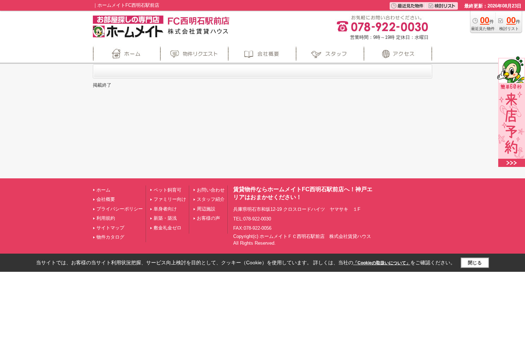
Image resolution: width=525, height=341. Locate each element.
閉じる (475, 262)
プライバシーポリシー (119, 209)
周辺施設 (206, 209)
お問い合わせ (211, 190)
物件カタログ (110, 237)
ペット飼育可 (167, 190)
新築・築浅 (165, 218)
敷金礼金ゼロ (167, 227)
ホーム (103, 190)
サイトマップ (110, 227)
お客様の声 (208, 218)
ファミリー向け (170, 199)
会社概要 (105, 199)
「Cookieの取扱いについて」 (381, 262)
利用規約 (105, 218)
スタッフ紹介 (211, 199)
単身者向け (165, 209)
